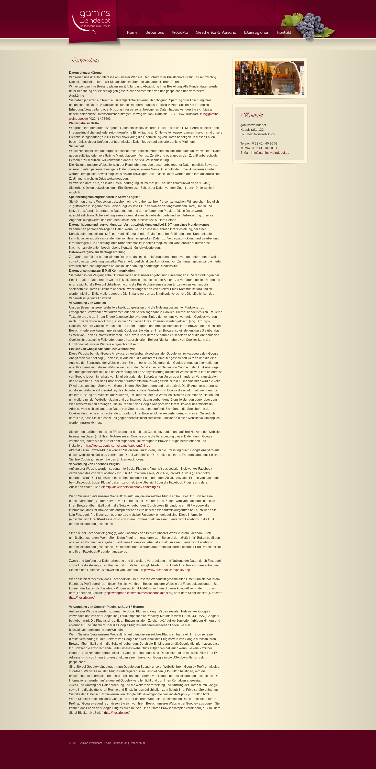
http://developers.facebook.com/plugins (133, 487)
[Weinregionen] (256, 32)
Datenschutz (138, 742)
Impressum (120, 742)
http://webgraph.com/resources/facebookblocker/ (138, 593)
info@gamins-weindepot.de (270, 153)
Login (107, 742)
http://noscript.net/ (82, 597)
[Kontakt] (284, 32)
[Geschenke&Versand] (216, 32)
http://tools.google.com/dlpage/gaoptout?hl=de (118, 445)
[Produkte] (180, 32)
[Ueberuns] (155, 32)
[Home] (92, 20)
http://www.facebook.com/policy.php (165, 570)
